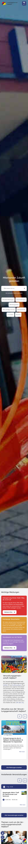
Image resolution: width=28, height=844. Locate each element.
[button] (25, 716)
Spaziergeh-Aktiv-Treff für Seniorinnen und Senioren (11, 794)
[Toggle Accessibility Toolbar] (2, 837)
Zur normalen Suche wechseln (14, 293)
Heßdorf (5, 685)
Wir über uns (20, 702)
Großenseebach (16, 685)
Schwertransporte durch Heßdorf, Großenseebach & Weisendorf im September (13, 740)
